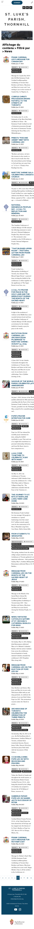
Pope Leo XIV (16, 428)
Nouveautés (16, 69)
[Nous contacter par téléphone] (32, 2)
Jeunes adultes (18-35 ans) (20, 548)
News (15, 67)
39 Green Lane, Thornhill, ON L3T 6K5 (17, 894)
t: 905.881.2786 (17, 896)
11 (31, 878)
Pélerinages (16, 354)
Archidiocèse (23, 67)
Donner (17, 3)
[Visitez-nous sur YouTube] (15, 909)
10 (27, 878)
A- (27, 7)
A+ (24, 7)
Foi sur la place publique (20, 812)
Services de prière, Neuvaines (21, 633)
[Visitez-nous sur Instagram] (20, 909)
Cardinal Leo (17, 71)
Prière (26, 426)
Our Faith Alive (17, 541)
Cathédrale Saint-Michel (20, 638)
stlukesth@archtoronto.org (17, 899)
